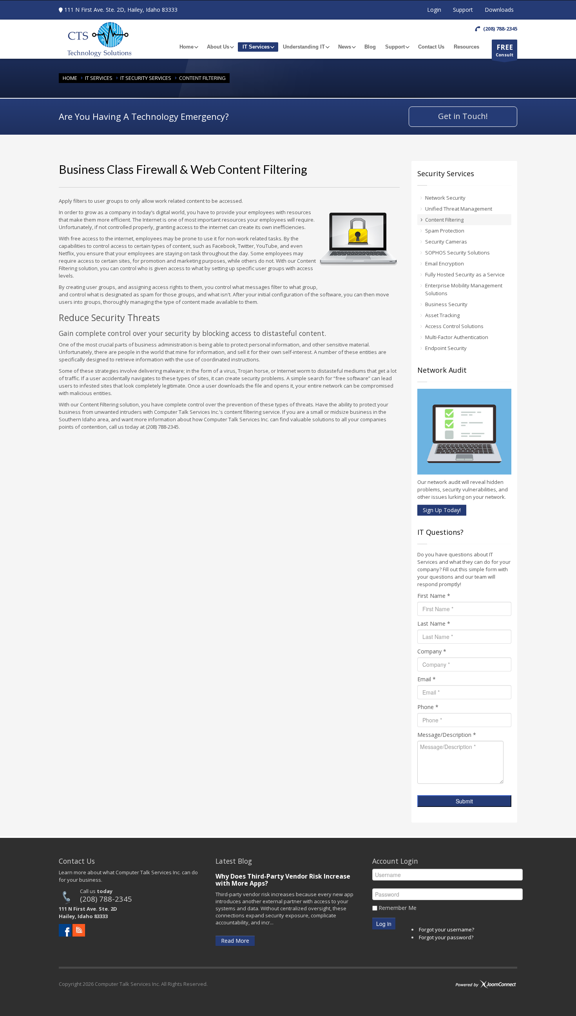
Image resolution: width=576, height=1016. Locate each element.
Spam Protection (444, 230)
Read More (235, 940)
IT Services (98, 77)
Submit (464, 801)
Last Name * (433, 623)
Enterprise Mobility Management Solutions (463, 289)
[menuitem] (188, 47)
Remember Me (398, 907)
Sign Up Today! (442, 510)
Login (434, 9)
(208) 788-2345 (106, 899)
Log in (383, 924)
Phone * (427, 707)
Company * (431, 651)
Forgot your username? (446, 929)
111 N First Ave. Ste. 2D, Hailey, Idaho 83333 (121, 9)
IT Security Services (145, 77)
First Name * (433, 595)
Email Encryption (444, 263)
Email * (426, 679)
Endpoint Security (446, 348)
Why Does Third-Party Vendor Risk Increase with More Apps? (283, 880)
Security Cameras (446, 241)
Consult (504, 50)
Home (70, 77)
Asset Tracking (442, 315)
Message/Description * (446, 734)
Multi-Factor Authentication (456, 337)
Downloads (499, 9)
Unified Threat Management (458, 208)
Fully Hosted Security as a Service (465, 274)
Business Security (446, 304)
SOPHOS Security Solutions (457, 252)
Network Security (445, 197)
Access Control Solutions (454, 326)
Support (463, 9)
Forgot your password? (446, 937)
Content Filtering (444, 219)
